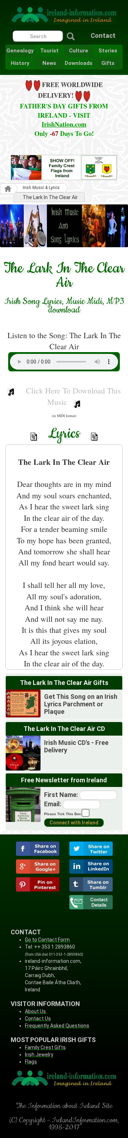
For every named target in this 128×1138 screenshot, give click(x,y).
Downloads (78, 63)
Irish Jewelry (39, 1054)
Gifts (107, 63)
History (20, 63)
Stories (107, 50)
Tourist (49, 50)
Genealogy (20, 50)
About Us (35, 1011)
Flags (31, 1062)
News (49, 63)
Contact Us (38, 1018)
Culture (78, 50)
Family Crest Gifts (45, 1047)
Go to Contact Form (47, 940)
